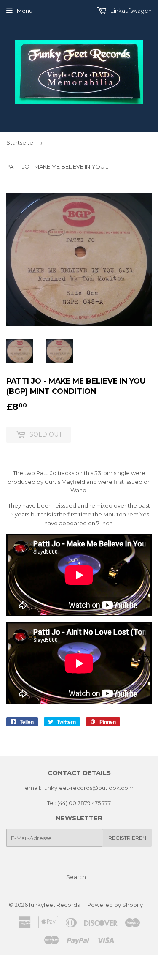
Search (76, 876)
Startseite (19, 142)
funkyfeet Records (54, 904)
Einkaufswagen (130, 10)
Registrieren (127, 838)
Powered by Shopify (115, 904)
